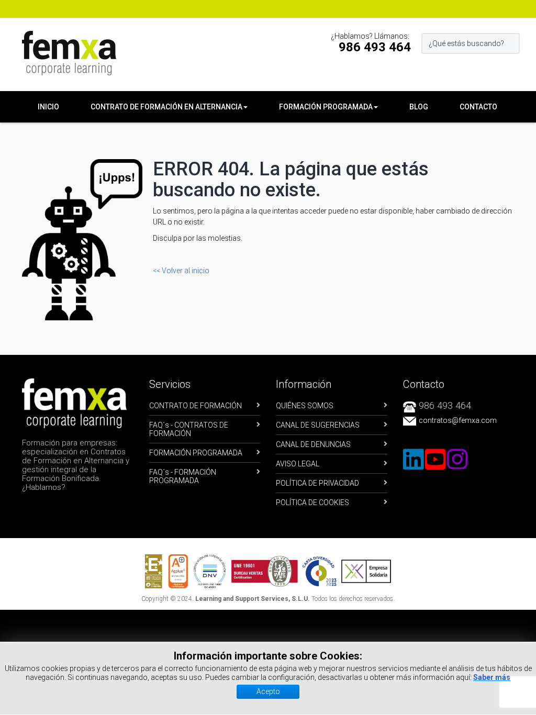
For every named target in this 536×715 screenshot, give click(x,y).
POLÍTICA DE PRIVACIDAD (317, 483)
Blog (418, 107)
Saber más (491, 677)
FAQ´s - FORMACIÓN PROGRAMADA (182, 476)
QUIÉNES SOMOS (304, 405)
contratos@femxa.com (458, 420)
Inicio (48, 107)
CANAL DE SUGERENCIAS (318, 425)
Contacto (478, 107)
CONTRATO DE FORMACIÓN (195, 405)
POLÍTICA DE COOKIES (312, 502)
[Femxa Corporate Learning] (69, 53)
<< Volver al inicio (181, 270)
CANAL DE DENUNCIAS (313, 444)
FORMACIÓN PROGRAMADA (195, 453)
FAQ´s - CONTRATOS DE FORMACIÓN (188, 429)
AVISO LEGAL (297, 464)
